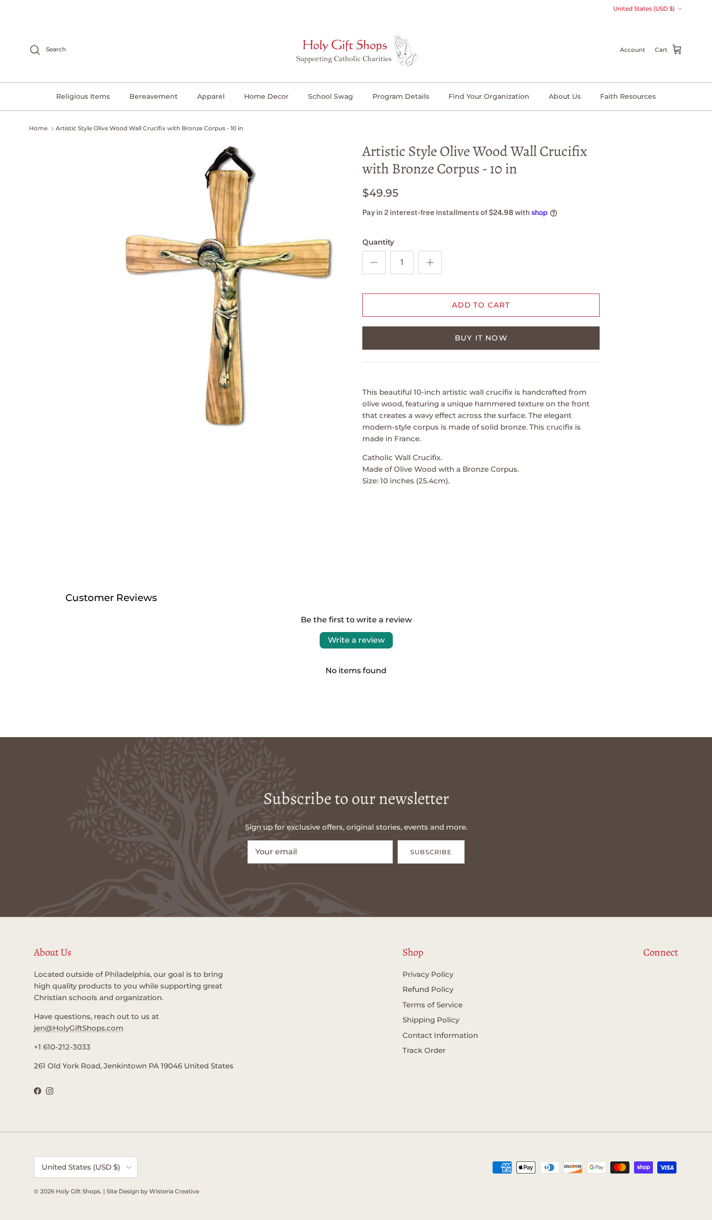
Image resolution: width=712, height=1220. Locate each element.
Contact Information (440, 1035)
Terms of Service (432, 1004)
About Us (565, 96)
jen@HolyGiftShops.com (79, 1028)
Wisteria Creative (174, 1191)
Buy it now (481, 337)
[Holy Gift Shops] (356, 50)
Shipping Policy (430, 1019)
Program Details (400, 96)
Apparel (211, 96)
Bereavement (153, 96)
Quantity (378, 242)
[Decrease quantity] (374, 262)
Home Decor (266, 96)
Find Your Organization (489, 96)
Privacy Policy (427, 974)
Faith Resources (628, 96)
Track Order (424, 1050)
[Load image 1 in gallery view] (226, 285)
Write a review (356, 640)
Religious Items (83, 96)
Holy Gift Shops (78, 1191)
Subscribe (431, 852)
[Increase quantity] (430, 262)
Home (38, 128)
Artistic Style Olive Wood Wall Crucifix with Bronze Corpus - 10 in (149, 128)
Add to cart (481, 304)
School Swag (330, 96)
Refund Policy (427, 989)
